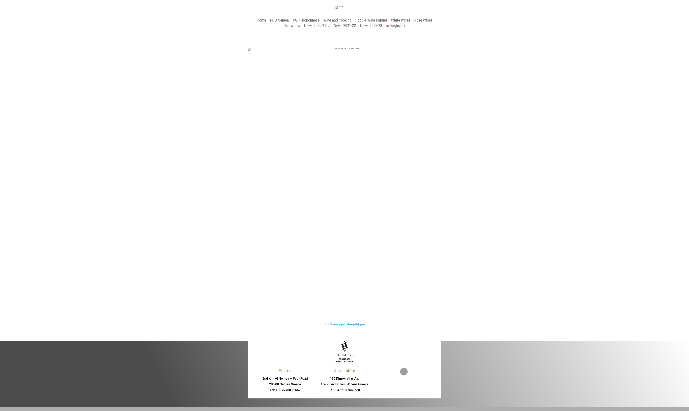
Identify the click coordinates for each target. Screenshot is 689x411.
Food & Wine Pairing (371, 20)
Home (261, 20)
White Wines (400, 20)
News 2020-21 (315, 26)
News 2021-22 (345, 26)
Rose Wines (423, 20)
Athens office (344, 371)
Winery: (285, 371)
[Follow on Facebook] (404, 371)
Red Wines (292, 26)
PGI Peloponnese (306, 20)
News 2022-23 (371, 26)
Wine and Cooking (337, 20)
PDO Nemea (279, 20)
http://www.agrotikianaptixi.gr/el (344, 324)
